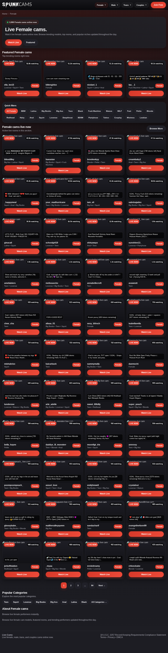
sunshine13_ (135, 243)
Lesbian (143, 118)
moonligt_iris (93, 445)
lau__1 (132, 85)
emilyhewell (93, 485)
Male (114, 5)
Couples (141, 5)
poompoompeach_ (13, 485)
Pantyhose (93, 118)
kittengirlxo (51, 85)
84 (92, 585)
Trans (127, 5)
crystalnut (134, 485)
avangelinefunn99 (137, 525)
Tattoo (106, 118)
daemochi (133, 364)
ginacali (8, 243)
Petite (138, 111)
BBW (23, 111)
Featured (30, 42)
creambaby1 (135, 159)
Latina (96, 88)
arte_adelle (51, 404)
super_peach (135, 404)
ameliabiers (10, 283)
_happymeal (10, 202)
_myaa (49, 566)
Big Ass (59, 111)
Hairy (22, 118)
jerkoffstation (10, 566)
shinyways (92, 243)
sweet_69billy (94, 404)
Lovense (8, 88)
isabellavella (135, 323)
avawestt (133, 283)
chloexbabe (134, 566)
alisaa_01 (50, 323)
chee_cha (9, 323)
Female (101, 5)
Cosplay (118, 118)
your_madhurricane (55, 202)
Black (80, 111)
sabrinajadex (135, 202)
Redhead (11, 118)
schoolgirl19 (52, 243)
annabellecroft (94, 283)
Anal (102, 88)
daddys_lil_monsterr (56, 445)
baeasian (50, 159)
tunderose (9, 404)
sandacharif (93, 525)
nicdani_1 (92, 85)
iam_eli (90, 202)
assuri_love (51, 485)
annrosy (133, 445)
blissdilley (9, 159)
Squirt (15, 88)
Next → (102, 585)
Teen (22, 88)
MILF (119, 111)
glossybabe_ (10, 525)
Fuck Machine (135, 88)
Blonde (150, 111)
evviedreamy (93, 566)
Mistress (131, 118)
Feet (129, 111)
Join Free (158, 5)
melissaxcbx (52, 283)
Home (4, 14)
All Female (11, 111)
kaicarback (51, 364)
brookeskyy (93, 159)
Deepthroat (68, 118)
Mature (109, 111)
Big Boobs (46, 111)
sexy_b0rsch (93, 323)
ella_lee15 (9, 85)
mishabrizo (9, 364)
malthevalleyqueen (55, 525)
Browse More (156, 128)
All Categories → (99, 602)
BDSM (80, 118)
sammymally (93, 364)
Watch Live (13, 42)
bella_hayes (10, 445)
